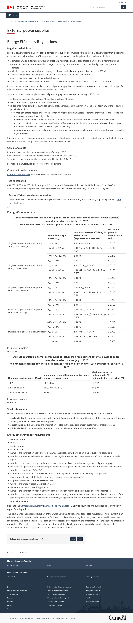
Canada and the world (54, 605)
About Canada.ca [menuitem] (43, 618)
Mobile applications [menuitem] (26, 618)
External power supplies (18, 174)
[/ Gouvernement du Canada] (26, 8)
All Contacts (11, 577)
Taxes (9, 609)
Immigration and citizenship (17, 591)
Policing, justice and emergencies (58, 598)
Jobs (8, 587)
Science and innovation (94, 587)
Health (9, 605)
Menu (11, 15)
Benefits (10, 602)
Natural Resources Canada (28, 21)
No (80, 539)
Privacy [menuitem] (73, 618)
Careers (89, 565)
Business (10, 598)
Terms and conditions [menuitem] (59, 618)
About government (92, 577)
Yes (73, 539)
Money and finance (53, 609)
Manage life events (93, 602)
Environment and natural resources (59, 587)
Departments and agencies (56, 577)
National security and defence (57, 591)
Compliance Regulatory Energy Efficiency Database (44, 505)
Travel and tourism (13, 594)
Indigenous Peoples (93, 591)
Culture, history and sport (56, 594)
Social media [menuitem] (11, 618)
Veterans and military (93, 594)
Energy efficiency (48, 21)
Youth (88, 598)
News (49, 565)
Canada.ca (11, 21)
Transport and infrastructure (57, 602)
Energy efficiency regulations (69, 21)
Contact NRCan (12, 565)
